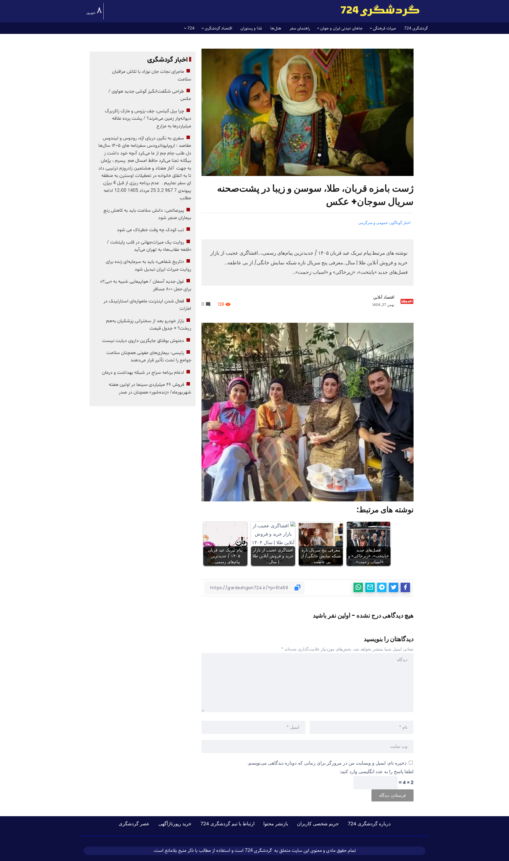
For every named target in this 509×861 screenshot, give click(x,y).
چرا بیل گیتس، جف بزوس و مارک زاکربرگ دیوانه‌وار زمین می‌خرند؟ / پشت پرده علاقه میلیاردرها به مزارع (148, 118)
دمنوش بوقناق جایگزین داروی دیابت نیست (143, 341)
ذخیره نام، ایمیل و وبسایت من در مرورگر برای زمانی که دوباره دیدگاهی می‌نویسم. (326, 763)
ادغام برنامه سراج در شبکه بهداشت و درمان (143, 372)
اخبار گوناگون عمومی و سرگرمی (384, 222)
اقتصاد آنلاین (383, 297)
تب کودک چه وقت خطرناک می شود (150, 230)
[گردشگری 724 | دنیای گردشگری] (380, 10)
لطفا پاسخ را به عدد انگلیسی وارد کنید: (377, 771)
